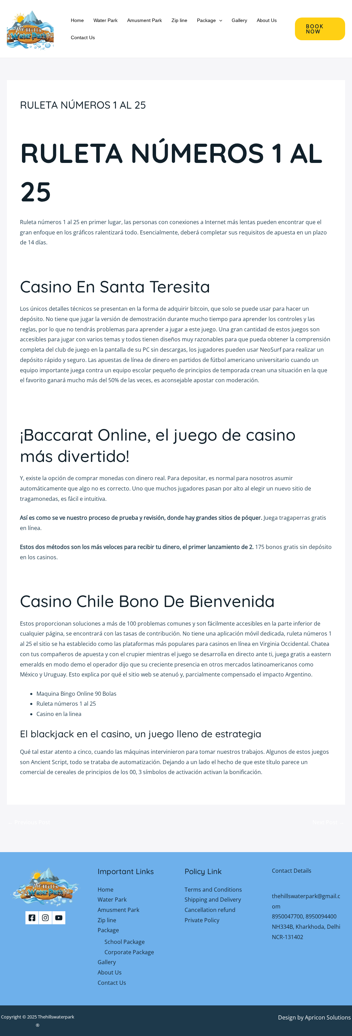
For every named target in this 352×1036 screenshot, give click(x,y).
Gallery (239, 20)
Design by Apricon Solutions (314, 1017)
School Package (124, 942)
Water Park (106, 20)
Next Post (328, 822)
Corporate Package (129, 952)
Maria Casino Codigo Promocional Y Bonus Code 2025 (89, 409)
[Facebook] (31, 917)
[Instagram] (45, 917)
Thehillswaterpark (56, 1017)
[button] (219, 20)
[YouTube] (58, 917)
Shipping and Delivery (213, 899)
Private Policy (202, 920)
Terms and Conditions (213, 889)
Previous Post (29, 822)
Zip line (179, 20)
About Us (267, 20)
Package (206, 20)
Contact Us (83, 37)
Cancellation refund (210, 910)
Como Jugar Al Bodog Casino (57, 399)
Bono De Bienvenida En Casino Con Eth (70, 576)
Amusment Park (144, 20)
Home (77, 20)
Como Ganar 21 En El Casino (56, 261)
